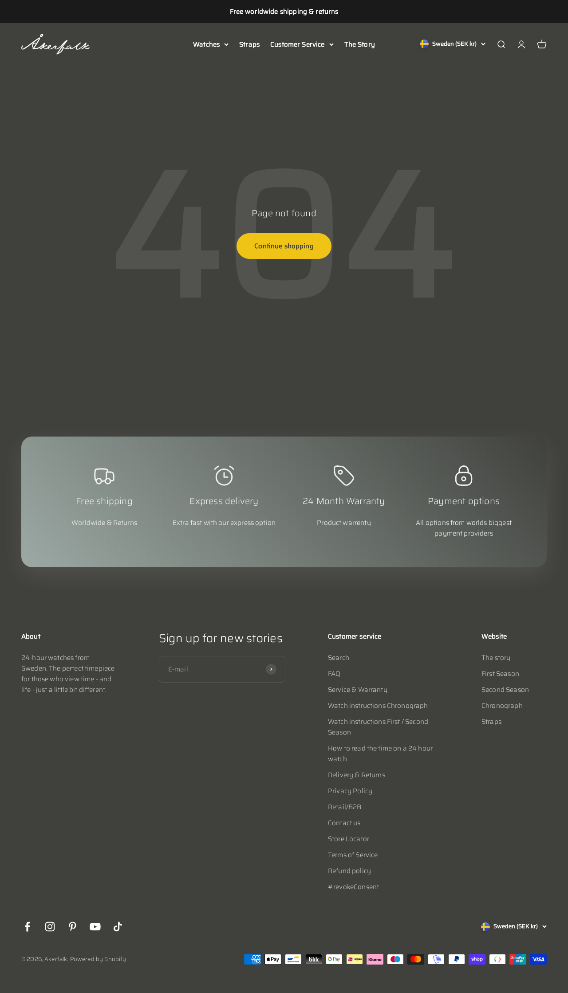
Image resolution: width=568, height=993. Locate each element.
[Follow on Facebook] (27, 927)
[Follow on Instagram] (50, 927)
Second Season (505, 689)
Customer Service (297, 44)
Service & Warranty (357, 689)
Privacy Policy (350, 791)
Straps (249, 44)
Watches (206, 44)
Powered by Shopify (98, 959)
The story (495, 657)
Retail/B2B (345, 807)
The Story (359, 44)
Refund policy (349, 871)
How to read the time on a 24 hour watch (380, 753)
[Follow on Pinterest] (73, 927)
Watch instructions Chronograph (378, 705)
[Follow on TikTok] (118, 927)
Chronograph (502, 705)
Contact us (344, 823)
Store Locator (348, 839)
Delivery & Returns (356, 775)
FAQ (334, 673)
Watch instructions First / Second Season (378, 727)
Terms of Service (353, 855)
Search (338, 657)
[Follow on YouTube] (95, 927)
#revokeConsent (353, 887)
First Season (500, 673)
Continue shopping (284, 246)
